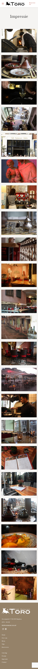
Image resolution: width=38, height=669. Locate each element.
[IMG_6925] (19, 562)
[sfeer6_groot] (19, 249)
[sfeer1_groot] (19, 353)
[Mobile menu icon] (3, 4)
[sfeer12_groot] (19, 67)
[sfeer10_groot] (19, 301)
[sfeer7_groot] (19, 223)
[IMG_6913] (19, 536)
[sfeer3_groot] (19, 145)
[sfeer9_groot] (19, 327)
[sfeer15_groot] (19, 40)
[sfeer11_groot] (19, 119)
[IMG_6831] (19, 510)
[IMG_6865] (19, 93)
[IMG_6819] (19, 458)
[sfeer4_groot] (19, 171)
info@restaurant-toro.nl (9, 625)
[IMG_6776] (19, 379)
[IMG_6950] (19, 588)
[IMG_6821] (19, 484)
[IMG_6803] (19, 405)
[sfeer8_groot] (19, 275)
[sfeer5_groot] (19, 197)
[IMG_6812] (19, 431)
